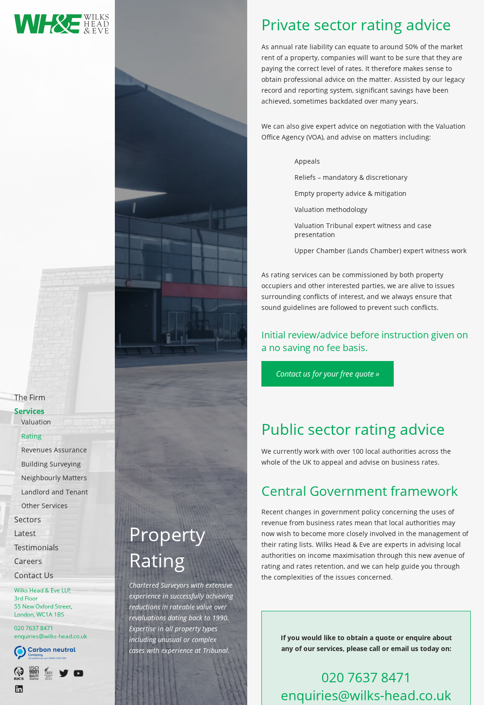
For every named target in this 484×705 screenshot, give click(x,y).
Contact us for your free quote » (327, 374)
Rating (31, 436)
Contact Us (33, 575)
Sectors (27, 519)
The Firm (29, 397)
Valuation (36, 421)
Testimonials (36, 547)
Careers (28, 561)
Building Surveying (51, 463)
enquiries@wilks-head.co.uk (50, 636)
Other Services (44, 505)
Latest (25, 533)
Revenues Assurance (54, 449)
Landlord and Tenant (54, 491)
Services (29, 411)
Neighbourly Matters (54, 477)
